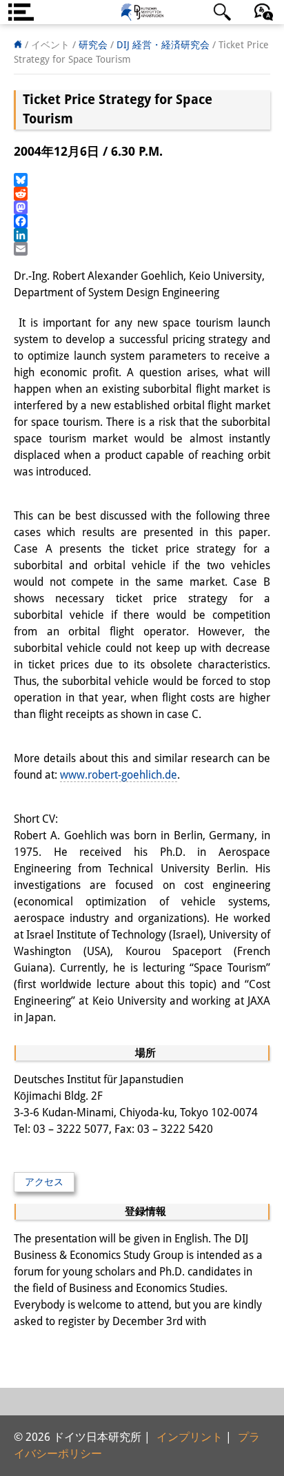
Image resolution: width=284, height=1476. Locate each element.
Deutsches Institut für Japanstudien (142, 12)
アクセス (44, 1181)
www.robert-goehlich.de (118, 774)
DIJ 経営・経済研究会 (163, 44)
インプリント (189, 1437)
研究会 (93, 44)
